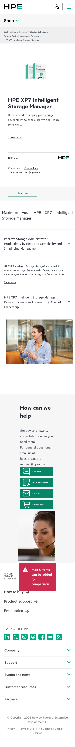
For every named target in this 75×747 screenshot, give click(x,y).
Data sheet (13, 157)
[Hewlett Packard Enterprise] (13, 6)
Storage (23, 31)
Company (11, 650)
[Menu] (69, 6)
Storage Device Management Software (21, 35)
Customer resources (20, 687)
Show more (15, 137)
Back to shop (10, 31)
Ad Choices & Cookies (51, 728)
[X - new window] (16, 637)
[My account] (56, 6)
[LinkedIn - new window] (7, 637)
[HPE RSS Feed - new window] (59, 637)
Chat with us (31, 168)
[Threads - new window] (33, 637)
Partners (11, 699)
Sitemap (37, 732)
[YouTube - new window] (50, 637)
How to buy (37, 504)
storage (49, 115)
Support (10, 662)
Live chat (36, 471)
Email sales (13, 610)
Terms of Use (26, 728)
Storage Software (38, 31)
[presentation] (70, 194)
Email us (36, 493)
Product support (40, 482)
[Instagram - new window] (24, 637)
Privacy (11, 728)
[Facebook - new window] (41, 637)
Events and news (17, 675)
